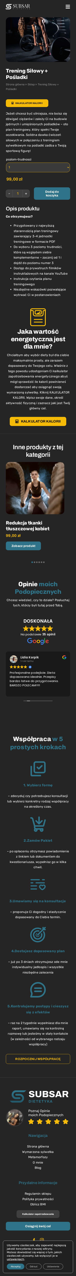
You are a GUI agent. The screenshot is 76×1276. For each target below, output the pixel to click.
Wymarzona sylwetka (38, 1152)
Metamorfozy (38, 1157)
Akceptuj (15, 1266)
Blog (38, 1168)
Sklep (31, 84)
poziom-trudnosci (18, 159)
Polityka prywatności (38, 1199)
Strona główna (15, 84)
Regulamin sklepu (38, 1193)
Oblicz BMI (38, 1204)
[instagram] (42, 1240)
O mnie (38, 1162)
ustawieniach (15, 1259)
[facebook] (34, 1240)
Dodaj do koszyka (52, 193)
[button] (32, 562)
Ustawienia (53, 1266)
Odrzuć (34, 1266)
